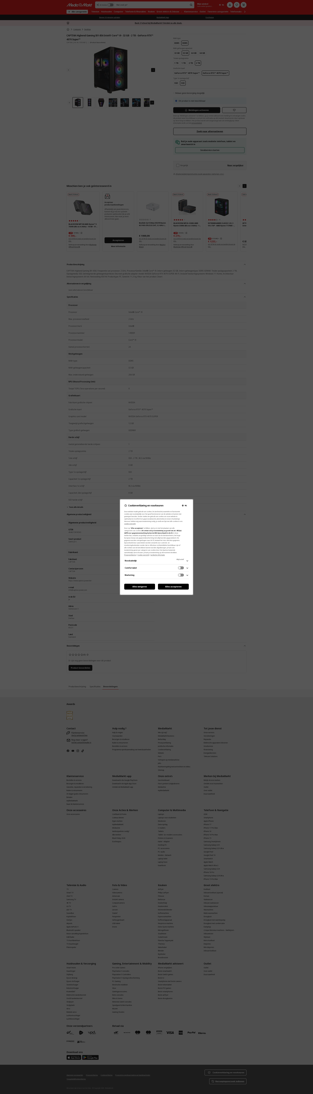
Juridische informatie (158, 555)
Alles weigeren (139, 586)
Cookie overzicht (143, 555)
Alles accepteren (173, 586)
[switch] (181, 567)
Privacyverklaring (130, 555)
